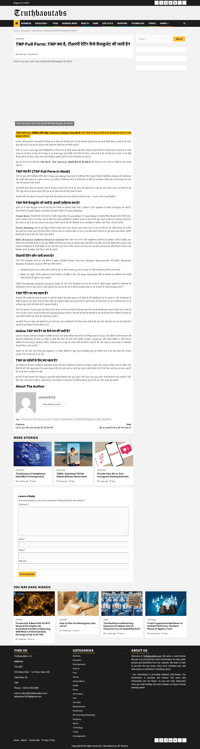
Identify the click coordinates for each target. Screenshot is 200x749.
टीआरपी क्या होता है (67, 419)
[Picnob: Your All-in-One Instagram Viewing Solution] (114, 454)
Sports (76, 723)
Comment (23, 504)
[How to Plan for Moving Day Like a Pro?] (78, 603)
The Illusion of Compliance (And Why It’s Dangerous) (30, 475)
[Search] (184, 23)
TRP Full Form (26, 419)
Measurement (79, 706)
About (24, 740)
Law (74, 698)
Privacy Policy (48, 740)
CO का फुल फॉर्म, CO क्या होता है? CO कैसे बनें (34, 426)
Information (20, 39)
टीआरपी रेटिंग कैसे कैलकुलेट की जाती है (87, 419)
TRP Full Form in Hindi (42, 419)
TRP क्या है (56, 419)
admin (34, 481)
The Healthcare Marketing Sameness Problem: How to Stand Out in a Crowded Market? (121, 626)
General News (69, 23)
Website (22, 561)
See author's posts (52, 404)
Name (21, 539)
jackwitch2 (34, 54)
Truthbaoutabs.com (152, 656)
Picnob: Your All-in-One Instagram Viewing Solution (113, 475)
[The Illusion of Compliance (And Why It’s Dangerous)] (33, 454)
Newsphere (108, 746)
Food (55, 23)
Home (95, 23)
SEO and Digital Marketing (84, 715)
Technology (137, 23)
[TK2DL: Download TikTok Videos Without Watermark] (73, 454)
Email (21, 550)
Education (40, 23)
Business (26, 23)
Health (85, 23)
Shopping (122, 23)
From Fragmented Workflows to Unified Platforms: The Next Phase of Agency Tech (165, 626)
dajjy (72, 481)
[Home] (16, 23)
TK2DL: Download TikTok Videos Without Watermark (71, 475)
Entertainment (79, 664)
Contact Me (34, 740)
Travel (152, 23)
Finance (76, 668)
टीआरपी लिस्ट (106, 419)
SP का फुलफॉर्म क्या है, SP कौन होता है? (115, 426)
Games (163, 23)
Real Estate (78, 711)
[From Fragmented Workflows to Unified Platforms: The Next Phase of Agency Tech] (166, 603)
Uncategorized (79, 736)
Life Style (107, 23)
